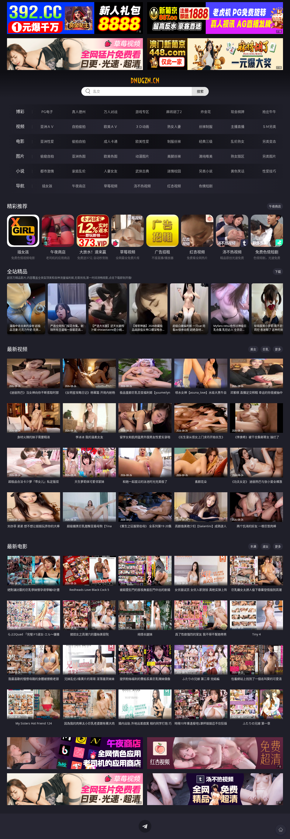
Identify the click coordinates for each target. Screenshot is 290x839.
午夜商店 (79, 186)
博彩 (20, 112)
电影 (20, 141)
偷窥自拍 (47, 156)
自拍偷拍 (79, 126)
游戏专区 (142, 111)
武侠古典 (142, 171)
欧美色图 (110, 156)
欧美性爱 (142, 141)
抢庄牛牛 (269, 111)
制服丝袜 (174, 141)
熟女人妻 (174, 126)
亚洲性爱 (47, 141)
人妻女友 (110, 171)
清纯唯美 (206, 156)
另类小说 (206, 171)
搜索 (200, 91)
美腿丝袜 (174, 156)
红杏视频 (174, 186)
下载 (278, 272)
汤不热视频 (142, 186)
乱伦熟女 (237, 141)
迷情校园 (174, 171)
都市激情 (47, 171)
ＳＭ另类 (269, 126)
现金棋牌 (237, 111)
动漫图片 (142, 156)
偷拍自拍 (79, 141)
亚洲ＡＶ (47, 126)
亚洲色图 (79, 156)
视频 (20, 126)
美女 (253, 349)
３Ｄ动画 (142, 126)
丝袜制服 (206, 126)
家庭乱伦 (79, 171)
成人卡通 (110, 141)
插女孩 (47, 186)
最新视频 (17, 348)
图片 (20, 156)
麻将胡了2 (174, 111)
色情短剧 (206, 186)
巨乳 (266, 349)
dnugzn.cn (145, 80)
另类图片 (269, 156)
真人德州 (79, 111)
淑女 (266, 546)
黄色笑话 (237, 171)
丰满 (253, 546)
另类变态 (269, 141)
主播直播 (237, 126)
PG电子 (47, 111)
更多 (278, 349)
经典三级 (206, 141)
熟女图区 (237, 156)
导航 (20, 186)
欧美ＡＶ (110, 126)
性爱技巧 (269, 171)
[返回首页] (281, 830)
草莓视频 (110, 186)
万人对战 (110, 111)
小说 (20, 171)
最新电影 (17, 546)
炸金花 (206, 111)
